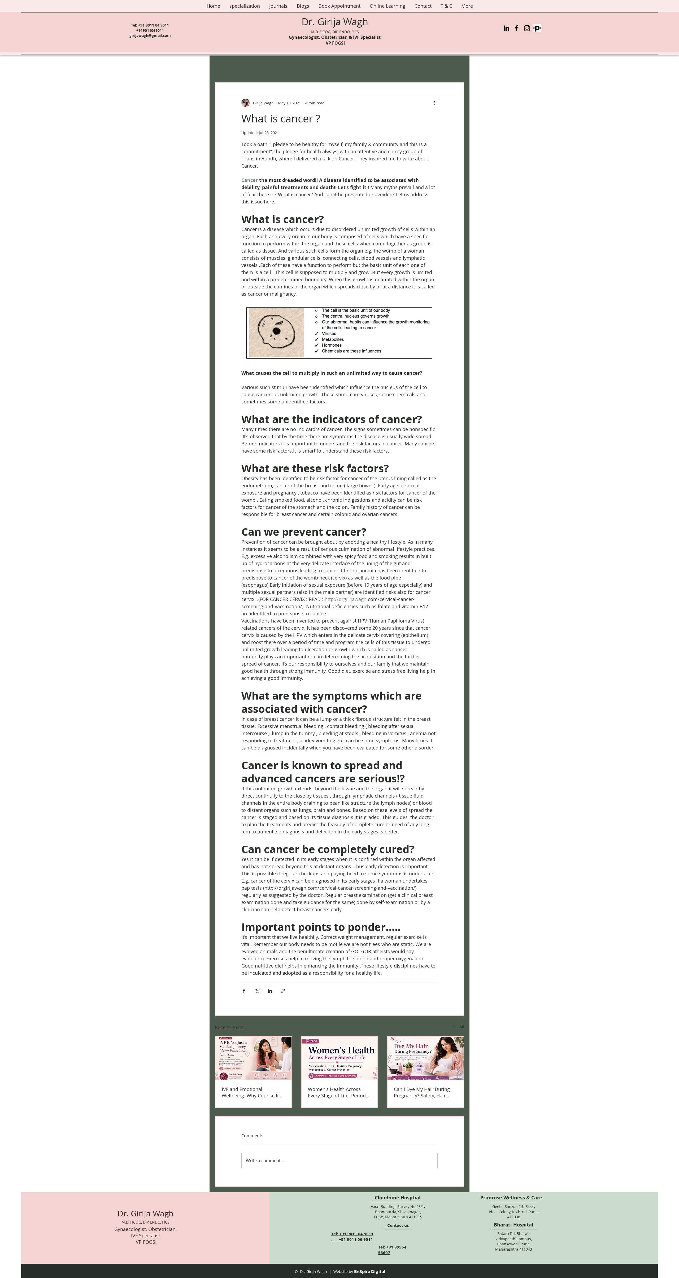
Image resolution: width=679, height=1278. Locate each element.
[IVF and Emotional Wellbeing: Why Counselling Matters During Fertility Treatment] (253, 1058)
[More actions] (434, 103)
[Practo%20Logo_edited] (537, 28)
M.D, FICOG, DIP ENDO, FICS (335, 31)
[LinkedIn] (506, 28)
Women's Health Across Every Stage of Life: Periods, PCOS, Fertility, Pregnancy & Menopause (338, 1092)
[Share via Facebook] (243, 990)
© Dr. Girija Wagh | (313, 1271)
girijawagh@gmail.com (150, 35)
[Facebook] (517, 28)
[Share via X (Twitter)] (256, 990)
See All (458, 1026)
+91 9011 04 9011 (153, 25)
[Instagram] (527, 28)
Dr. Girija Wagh (335, 21)
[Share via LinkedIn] (269, 990)
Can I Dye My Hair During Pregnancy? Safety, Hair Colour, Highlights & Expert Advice (424, 1092)
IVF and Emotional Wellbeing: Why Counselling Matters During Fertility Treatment (253, 1092)
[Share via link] (282, 990)
